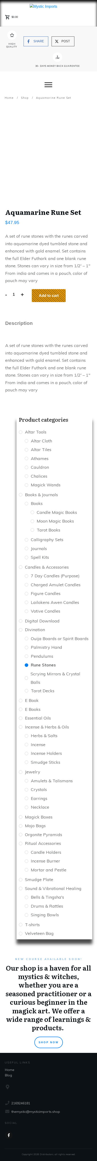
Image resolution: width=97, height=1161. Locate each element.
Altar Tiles (41, 449)
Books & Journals (41, 494)
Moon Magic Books (55, 521)
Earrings (39, 798)
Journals (39, 548)
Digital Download (42, 621)
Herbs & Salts (44, 735)
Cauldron (40, 467)
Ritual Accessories (43, 843)
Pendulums (42, 656)
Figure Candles (46, 593)
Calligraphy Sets (47, 539)
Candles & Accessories (47, 567)
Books (37, 503)
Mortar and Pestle (48, 870)
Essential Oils (38, 718)
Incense (38, 744)
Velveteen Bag (39, 933)
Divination (35, 629)
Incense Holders (46, 753)
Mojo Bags (35, 825)
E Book (32, 700)
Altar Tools (35, 432)
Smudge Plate (39, 879)
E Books (32, 709)
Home (9, 1070)
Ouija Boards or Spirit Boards (60, 638)
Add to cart (49, 296)
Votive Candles (45, 611)
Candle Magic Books (57, 512)
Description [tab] (19, 323)
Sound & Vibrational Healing (53, 888)
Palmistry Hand (46, 647)
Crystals (39, 789)
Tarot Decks (42, 690)
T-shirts (32, 924)
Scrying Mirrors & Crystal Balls (55, 678)
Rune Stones (43, 665)
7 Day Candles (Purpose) (55, 576)
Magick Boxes (39, 817)
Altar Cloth (41, 441)
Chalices (39, 476)
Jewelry (32, 772)
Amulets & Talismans (52, 780)
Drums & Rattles (47, 906)
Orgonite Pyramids (43, 834)
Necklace (40, 807)
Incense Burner (45, 861)
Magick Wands (46, 485)
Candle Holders (46, 852)
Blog (8, 1075)
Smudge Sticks (45, 762)
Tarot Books (48, 530)
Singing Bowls (45, 914)
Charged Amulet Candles (56, 584)
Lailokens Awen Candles (55, 602)
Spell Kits (40, 557)
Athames (39, 458)
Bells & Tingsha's (47, 897)
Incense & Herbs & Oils (47, 727)
